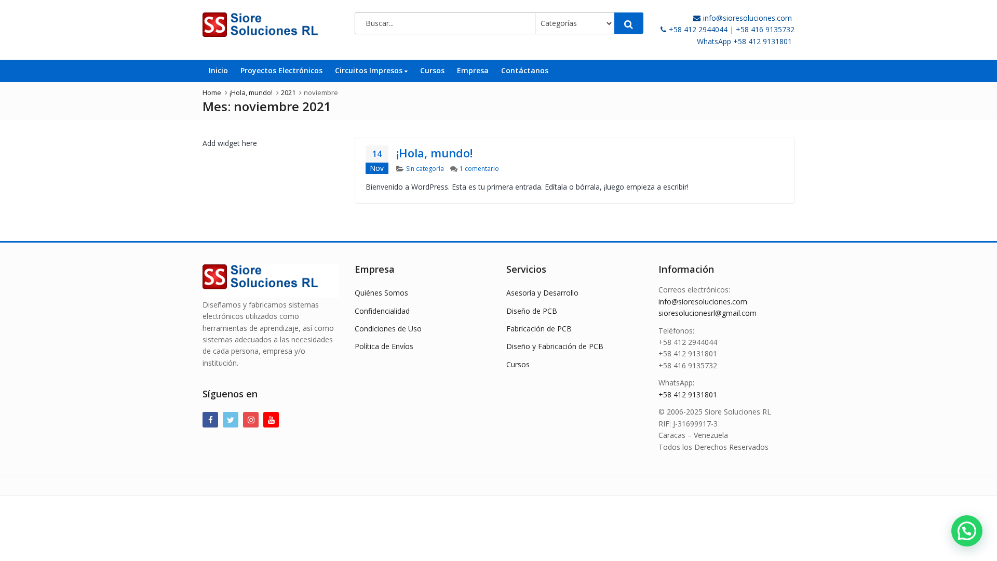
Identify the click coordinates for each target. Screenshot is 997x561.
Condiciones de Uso (388, 328)
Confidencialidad (382, 311)
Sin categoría (425, 168)
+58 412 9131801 (687, 394)
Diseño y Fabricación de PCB (554, 346)
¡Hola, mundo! (434, 153)
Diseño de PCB (531, 311)
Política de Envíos (384, 346)
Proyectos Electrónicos (281, 70)
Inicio (218, 70)
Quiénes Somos (381, 293)
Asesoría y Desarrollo (542, 293)
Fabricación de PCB (539, 328)
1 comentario (479, 168)
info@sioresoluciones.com (702, 301)
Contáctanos (524, 70)
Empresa (473, 70)
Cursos (432, 70)
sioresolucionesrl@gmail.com (707, 313)
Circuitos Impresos (370, 70)
